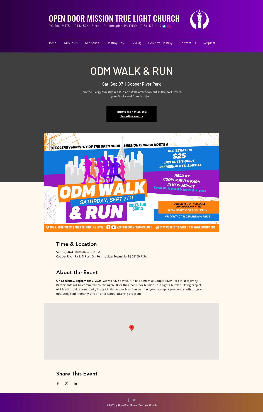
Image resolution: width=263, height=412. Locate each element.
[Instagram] (169, 26)
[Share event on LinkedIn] (75, 383)
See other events (131, 116)
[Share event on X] (66, 383)
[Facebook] (164, 26)
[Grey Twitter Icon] (134, 400)
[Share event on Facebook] (58, 383)
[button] (209, 43)
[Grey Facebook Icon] (128, 400)
